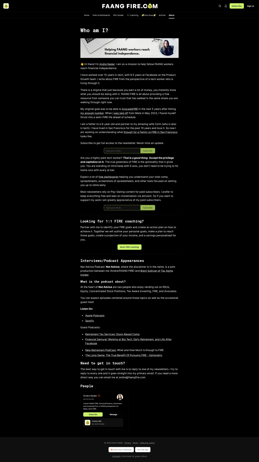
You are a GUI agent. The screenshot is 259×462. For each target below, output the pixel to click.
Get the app (142, 449)
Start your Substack (122, 449)
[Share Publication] (226, 6)
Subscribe (237, 6)
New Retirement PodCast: (100, 350)
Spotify (89, 320)
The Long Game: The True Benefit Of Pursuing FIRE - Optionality (123, 355)
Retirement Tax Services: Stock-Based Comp (112, 334)
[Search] (220, 6)
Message (113, 414)
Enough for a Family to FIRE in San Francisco (150, 132)
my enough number (92, 113)
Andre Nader (107, 64)
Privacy (128, 443)
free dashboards (108, 176)
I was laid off (120, 113)
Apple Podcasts (94, 315)
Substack (116, 456)
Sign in (250, 6)
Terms (135, 443)
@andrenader (88, 399)
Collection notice (147, 443)
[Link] (76, 30)
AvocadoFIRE (130, 109)
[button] (86, 15)
